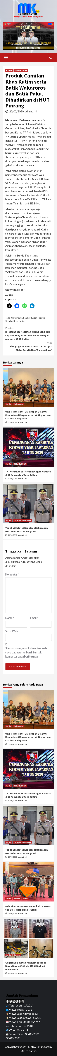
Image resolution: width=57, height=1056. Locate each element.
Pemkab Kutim (20, 70)
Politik (25, 898)
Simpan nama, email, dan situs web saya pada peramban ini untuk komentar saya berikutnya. (26, 652)
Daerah (17, 898)
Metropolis (18, 404)
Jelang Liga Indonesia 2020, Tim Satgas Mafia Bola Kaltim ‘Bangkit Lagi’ (30, 346)
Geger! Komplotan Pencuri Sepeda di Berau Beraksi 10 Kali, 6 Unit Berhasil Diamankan (25, 966)
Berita (9, 70)
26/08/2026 (12, 535)
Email (34, 618)
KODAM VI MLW (20, 464)
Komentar (12, 574)
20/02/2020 (16, 111)
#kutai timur (16, 317)
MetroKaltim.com (38, 1046)
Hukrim (17, 955)
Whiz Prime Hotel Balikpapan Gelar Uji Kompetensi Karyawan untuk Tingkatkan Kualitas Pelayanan (28, 415)
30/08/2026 (12, 422)
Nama (9, 618)
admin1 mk (31, 111)
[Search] (50, 58)
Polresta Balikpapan (22, 520)
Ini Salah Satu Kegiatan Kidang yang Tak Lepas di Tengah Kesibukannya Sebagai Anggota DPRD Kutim (27, 333)
